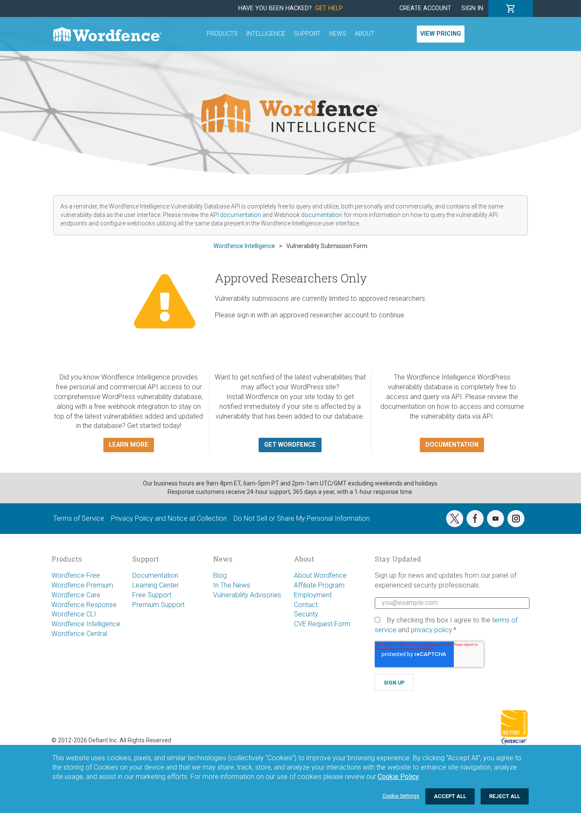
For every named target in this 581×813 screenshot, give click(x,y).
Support (307, 33)
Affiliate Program (319, 585)
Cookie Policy (398, 777)
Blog (220, 575)
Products (222, 33)
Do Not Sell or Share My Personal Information (302, 518)
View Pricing (440, 33)
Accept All (450, 796)
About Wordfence (320, 575)
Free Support (151, 595)
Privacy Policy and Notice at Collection (169, 518)
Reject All (504, 796)
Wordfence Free (75, 575)
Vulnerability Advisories (247, 595)
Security (306, 614)
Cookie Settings (400, 796)
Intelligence (265, 33)
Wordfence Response (84, 605)
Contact (306, 605)
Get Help (329, 8)
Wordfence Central (79, 634)
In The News (231, 585)
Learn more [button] (128, 444)
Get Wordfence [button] (290, 444)
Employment (313, 595)
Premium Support (158, 605)
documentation (240, 214)
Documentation (155, 575)
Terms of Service (78, 518)
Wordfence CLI (73, 614)
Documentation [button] (451, 444)
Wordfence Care (75, 595)
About (364, 33)
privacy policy (431, 630)
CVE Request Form (322, 624)
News (337, 33)
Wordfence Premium (82, 585)
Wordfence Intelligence (85, 624)
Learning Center (155, 585)
